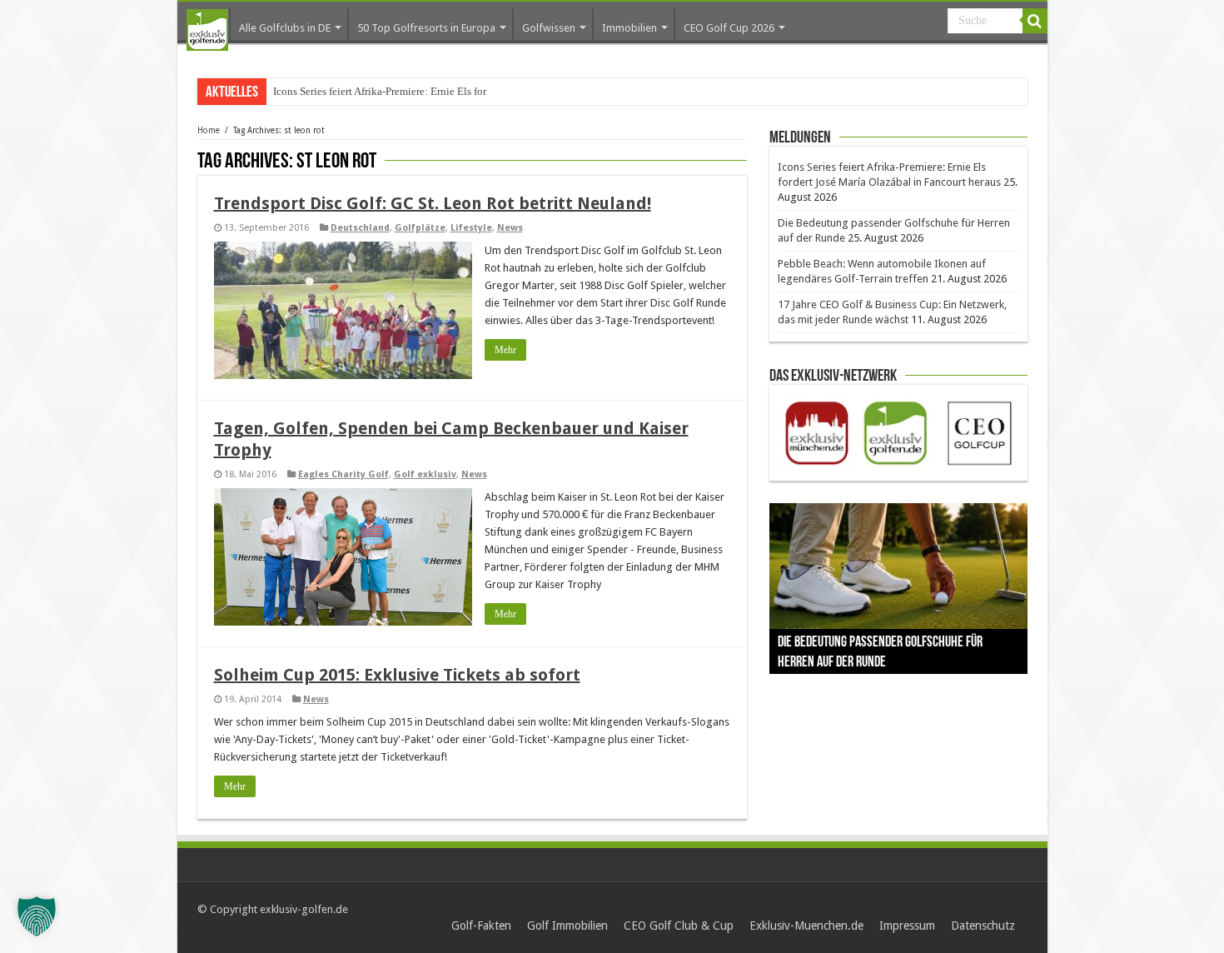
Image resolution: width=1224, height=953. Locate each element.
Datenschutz (983, 925)
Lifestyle (471, 227)
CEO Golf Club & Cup (679, 925)
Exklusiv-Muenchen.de (806, 925)
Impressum (907, 925)
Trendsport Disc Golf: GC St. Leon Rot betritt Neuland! (432, 203)
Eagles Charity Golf (343, 474)
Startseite (207, 30)
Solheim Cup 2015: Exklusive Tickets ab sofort (397, 675)
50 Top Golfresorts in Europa (426, 28)
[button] (36, 916)
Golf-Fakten (481, 925)
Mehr (505, 350)
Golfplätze (420, 227)
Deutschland (360, 227)
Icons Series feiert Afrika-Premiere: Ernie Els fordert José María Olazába (433, 91)
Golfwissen (548, 28)
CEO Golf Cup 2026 (729, 28)
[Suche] (1034, 20)
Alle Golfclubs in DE (285, 28)
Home (208, 130)
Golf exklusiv (425, 474)
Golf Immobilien (567, 925)
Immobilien (629, 28)
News (510, 227)
